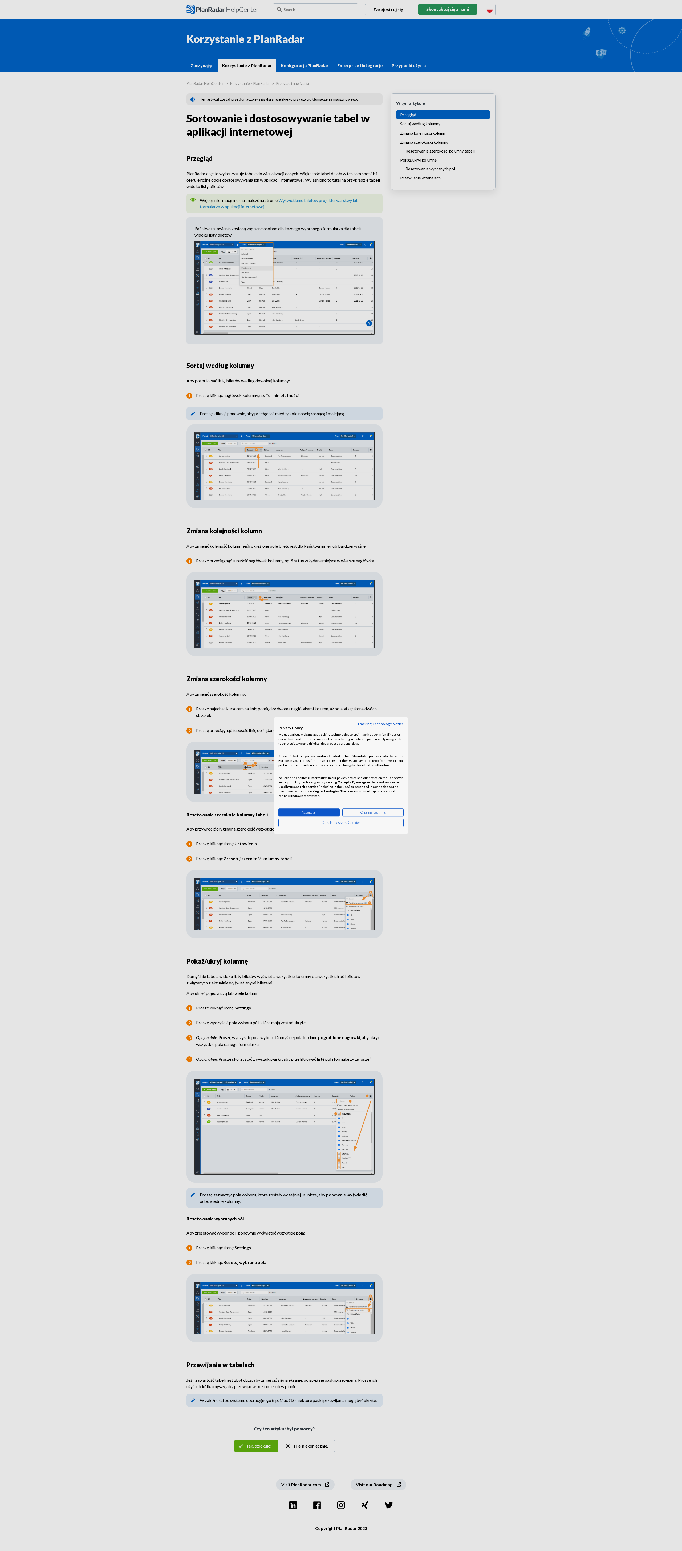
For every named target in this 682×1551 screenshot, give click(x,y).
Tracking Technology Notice (380, 724)
